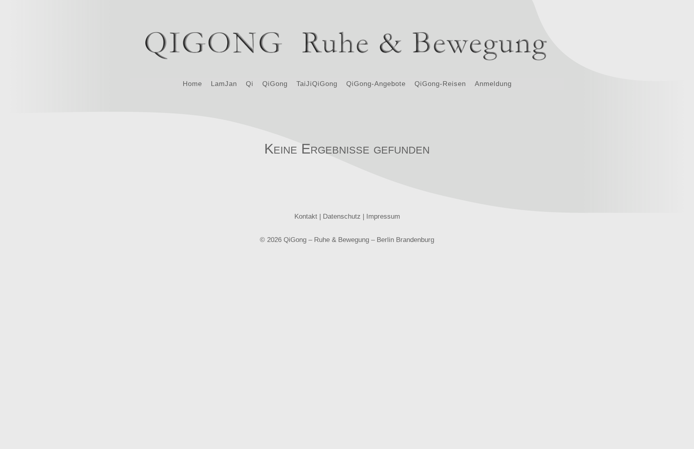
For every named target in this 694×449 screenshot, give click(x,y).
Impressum (383, 216)
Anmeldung (493, 84)
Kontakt (305, 216)
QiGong (275, 84)
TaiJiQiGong (316, 84)
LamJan (224, 84)
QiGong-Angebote (376, 84)
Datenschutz (342, 216)
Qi (249, 84)
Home (192, 84)
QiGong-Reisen (440, 84)
